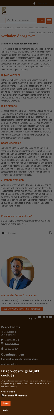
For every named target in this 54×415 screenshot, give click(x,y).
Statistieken (22, 396)
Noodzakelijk (9, 396)
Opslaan (6, 403)
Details (5, 410)
